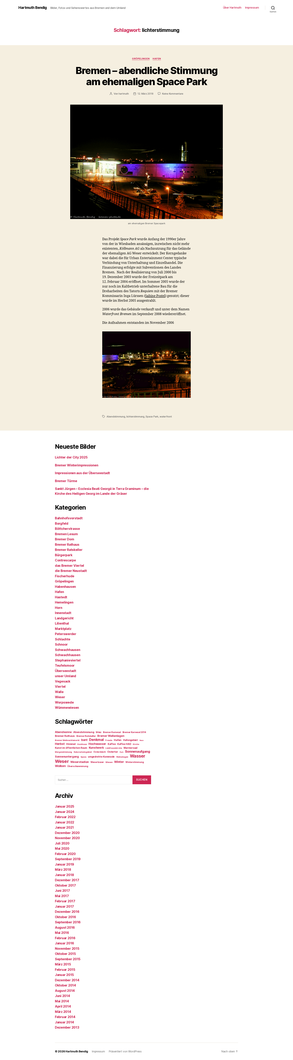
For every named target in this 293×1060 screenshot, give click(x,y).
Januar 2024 (64, 812)
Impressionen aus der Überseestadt (82, 473)
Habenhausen (65, 587)
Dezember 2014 (67, 980)
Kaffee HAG (124, 744)
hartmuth (124, 93)
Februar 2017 (65, 901)
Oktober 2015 (65, 954)
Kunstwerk (96, 747)
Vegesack (62, 681)
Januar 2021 (64, 827)
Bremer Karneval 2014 (134, 732)
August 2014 (65, 991)
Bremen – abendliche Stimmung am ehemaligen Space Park (147, 76)
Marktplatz (63, 629)
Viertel (60, 686)
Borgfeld (61, 523)
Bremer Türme (66, 481)
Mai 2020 (62, 848)
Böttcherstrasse (67, 529)
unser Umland (65, 676)
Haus (141, 740)
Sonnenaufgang (137, 751)
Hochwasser (97, 744)
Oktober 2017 (65, 885)
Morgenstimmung (63, 752)
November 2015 (67, 948)
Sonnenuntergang (67, 756)
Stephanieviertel (68, 660)
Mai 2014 (62, 1001)
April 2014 (63, 1006)
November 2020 (67, 838)
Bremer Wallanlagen (110, 735)
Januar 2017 (64, 906)
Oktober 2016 (65, 917)
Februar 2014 (65, 1017)
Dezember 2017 (67, 880)
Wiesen (108, 762)
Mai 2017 (62, 896)
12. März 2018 (145, 93)
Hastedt (61, 597)
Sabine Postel (155, 296)
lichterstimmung (135, 416)
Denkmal (96, 740)
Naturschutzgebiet (83, 752)
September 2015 (67, 959)
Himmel (71, 744)
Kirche (136, 744)
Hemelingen (64, 602)
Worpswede (64, 702)
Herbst (60, 744)
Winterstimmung (134, 762)
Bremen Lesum (66, 534)
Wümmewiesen (67, 708)
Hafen (157, 58)
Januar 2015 (64, 975)
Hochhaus (82, 744)
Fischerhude (64, 576)
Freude (108, 740)
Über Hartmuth (232, 7)
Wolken (60, 766)
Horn (58, 608)
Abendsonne (63, 732)
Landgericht (64, 618)
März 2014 (63, 1012)
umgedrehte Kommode (101, 756)
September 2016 (68, 922)
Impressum (252, 7)
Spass (83, 757)
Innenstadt (63, 613)
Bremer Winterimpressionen (76, 465)
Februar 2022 (65, 817)
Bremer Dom (64, 539)
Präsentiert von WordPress (125, 1051)
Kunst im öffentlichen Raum (71, 747)
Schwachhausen (67, 650)
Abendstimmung (116, 416)
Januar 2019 (64, 864)
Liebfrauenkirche (113, 748)
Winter (119, 762)
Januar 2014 (64, 1022)
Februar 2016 (65, 938)
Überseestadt (65, 671)
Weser (60, 697)
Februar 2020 (65, 854)
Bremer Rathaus (67, 544)
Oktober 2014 (65, 985)
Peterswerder (65, 634)
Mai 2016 (62, 933)
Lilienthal (62, 623)
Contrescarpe (65, 560)
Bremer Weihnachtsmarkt (67, 740)
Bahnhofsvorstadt (69, 518)
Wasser (137, 756)
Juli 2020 (62, 843)
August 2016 (65, 927)
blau (98, 732)
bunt (84, 740)
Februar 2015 (65, 970)
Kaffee (112, 744)
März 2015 (63, 964)
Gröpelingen (141, 58)
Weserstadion (79, 762)
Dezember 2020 (67, 833)
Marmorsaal (130, 747)
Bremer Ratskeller (68, 550)
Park (121, 752)
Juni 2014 (62, 996)
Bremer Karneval (112, 732)
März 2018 (63, 869)
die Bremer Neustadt (71, 571)
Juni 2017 (62, 891)
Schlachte (62, 639)
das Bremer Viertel (69, 566)
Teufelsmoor (65, 665)
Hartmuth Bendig (32, 7)
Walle (59, 692)
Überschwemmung (77, 766)
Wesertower (97, 762)
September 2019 (68, 859)
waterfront (166, 416)
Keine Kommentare (172, 93)
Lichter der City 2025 (71, 457)
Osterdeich (99, 752)
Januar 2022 (64, 822)
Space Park (152, 416)
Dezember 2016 (67, 912)
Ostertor (112, 751)
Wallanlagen (122, 757)
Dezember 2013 (67, 1027)
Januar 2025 (64, 806)
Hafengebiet (130, 740)
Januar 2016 (64, 943)
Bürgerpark (63, 555)
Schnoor (61, 644)
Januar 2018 (64, 875)
